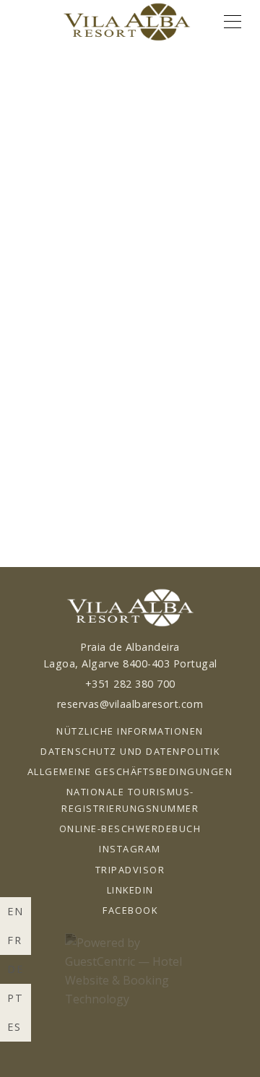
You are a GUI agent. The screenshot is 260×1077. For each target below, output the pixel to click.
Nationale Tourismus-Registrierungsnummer (130, 800)
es (14, 1027)
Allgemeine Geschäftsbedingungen (130, 771)
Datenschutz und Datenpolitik (130, 751)
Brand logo (127, 21)
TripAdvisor (130, 869)
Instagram (130, 848)
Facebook (130, 910)
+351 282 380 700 (130, 684)
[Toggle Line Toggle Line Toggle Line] (232, 21)
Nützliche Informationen (130, 731)
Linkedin (130, 889)
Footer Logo (129, 608)
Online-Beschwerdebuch (130, 828)
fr (14, 940)
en (15, 911)
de (15, 969)
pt (15, 998)
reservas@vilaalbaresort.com (130, 704)
